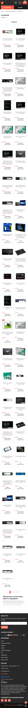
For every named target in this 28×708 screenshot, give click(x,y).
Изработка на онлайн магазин (11, 705)
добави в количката (7, 46)
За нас (2, 641)
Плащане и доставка (6, 643)
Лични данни (4, 655)
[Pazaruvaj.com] (8, 677)
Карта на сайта (4, 659)
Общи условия (4, 657)
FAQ (2, 652)
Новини (2, 648)
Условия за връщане (5, 650)
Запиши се (4, 627)
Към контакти (4, 673)
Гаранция (3, 645)
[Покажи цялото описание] (14, 608)
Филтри (14, 22)
